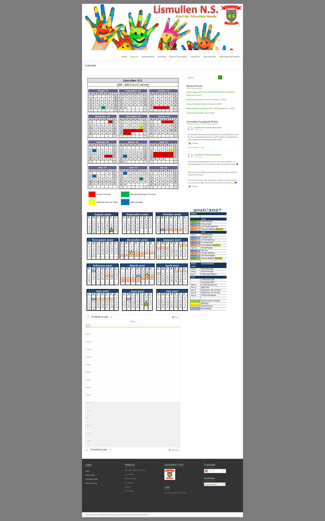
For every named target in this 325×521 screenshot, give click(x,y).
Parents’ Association (178, 56)
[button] (173, 450)
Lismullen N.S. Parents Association (207, 127)
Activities (162, 56)
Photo (195, 143)
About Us (134, 56)
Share (203, 147)
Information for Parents (229, 56)
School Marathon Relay (196, 104)
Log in (87, 471)
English (211, 471)
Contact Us (195, 56)
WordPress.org (91, 483)
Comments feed (91, 479)
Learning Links (209, 56)
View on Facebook (193, 147)
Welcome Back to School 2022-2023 (202, 108)
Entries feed (90, 475)
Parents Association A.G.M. (198, 99)
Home (124, 56)
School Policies (148, 56)
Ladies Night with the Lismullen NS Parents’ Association (210, 92)
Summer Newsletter (195, 113)
